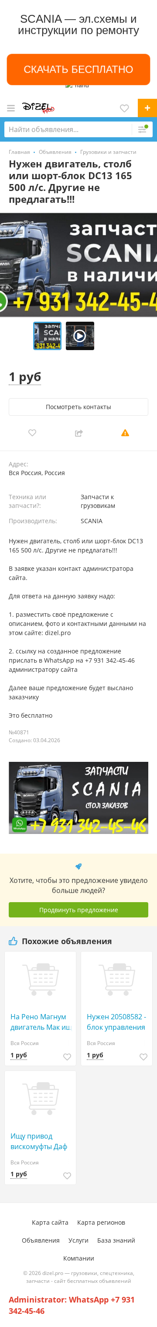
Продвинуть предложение (78, 910)
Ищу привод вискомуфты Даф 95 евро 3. (38, 1141)
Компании (78, 1258)
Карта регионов (101, 1222)
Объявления (41, 1240)
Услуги (78, 1240)
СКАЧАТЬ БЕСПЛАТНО (78, 69)
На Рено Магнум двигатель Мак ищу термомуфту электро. (42, 1022)
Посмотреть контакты (78, 407)
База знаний (116, 1240)
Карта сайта (50, 1222)
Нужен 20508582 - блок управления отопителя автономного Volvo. (116, 1022)
